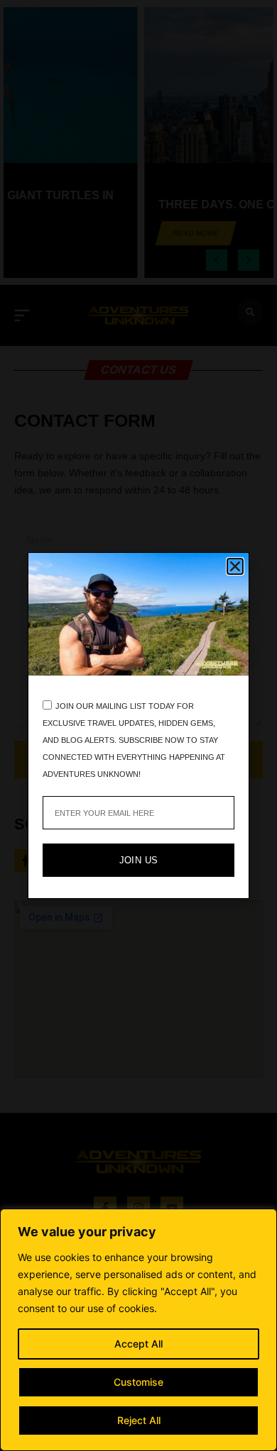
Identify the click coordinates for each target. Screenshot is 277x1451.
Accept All (138, 1344)
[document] (138, 725)
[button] (235, 566)
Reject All (139, 1420)
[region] (138, 1330)
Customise (138, 1382)
